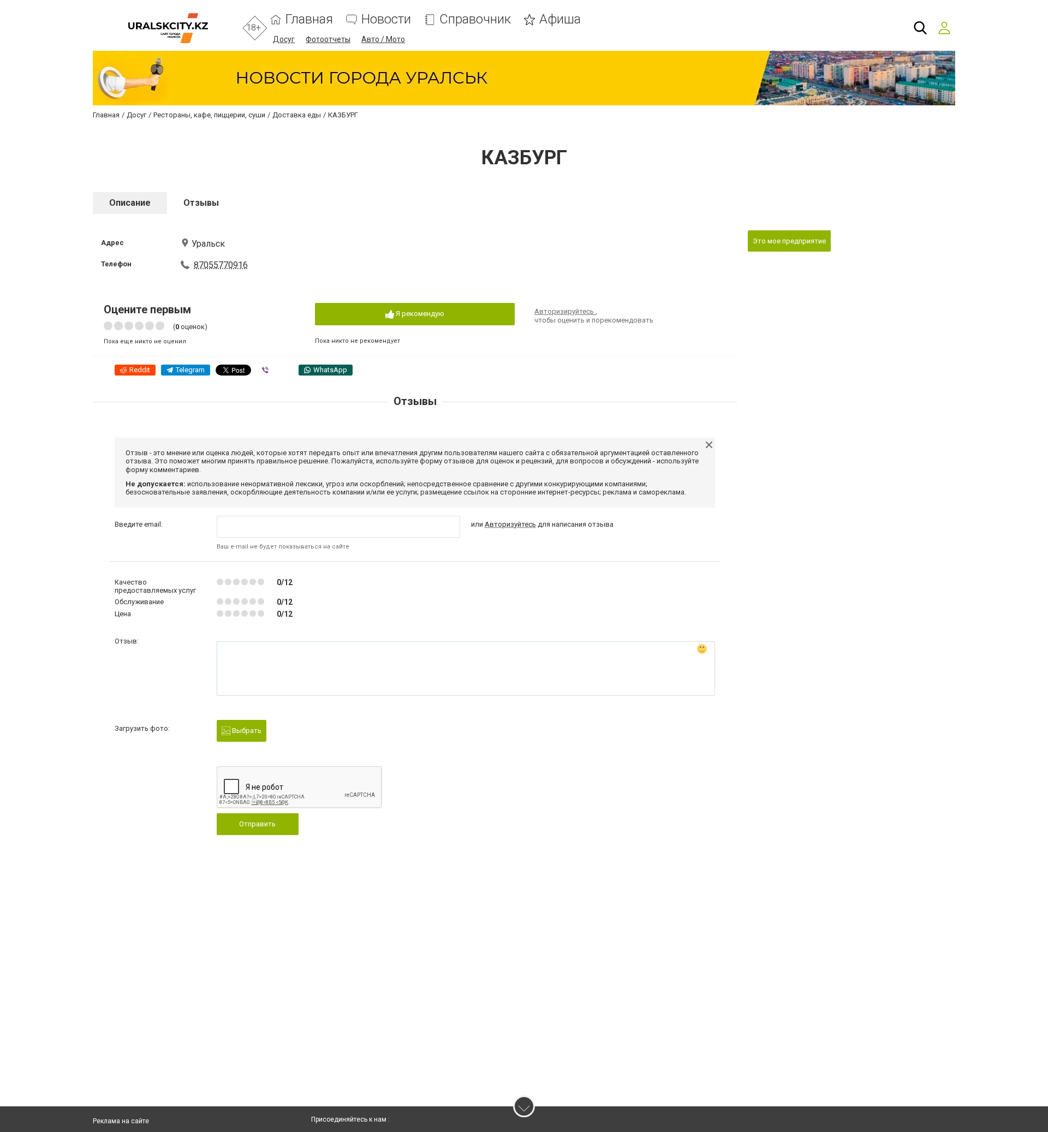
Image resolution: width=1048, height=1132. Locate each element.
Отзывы (201, 203)
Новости (386, 19)
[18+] (168, 28)
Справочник (475, 19)
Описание (130, 203)
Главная (309, 19)
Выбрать (245, 730)
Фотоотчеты (328, 39)
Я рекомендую (419, 313)
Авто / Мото (383, 39)
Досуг (284, 39)
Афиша (560, 19)
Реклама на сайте (121, 1121)
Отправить (257, 824)
